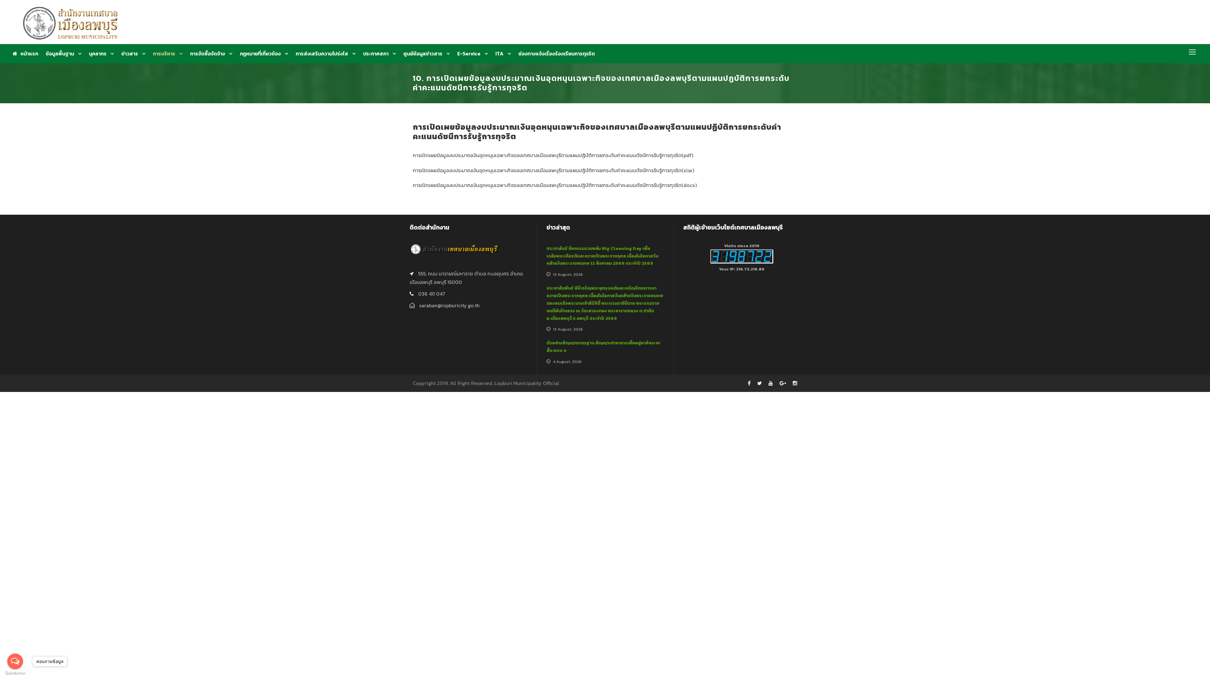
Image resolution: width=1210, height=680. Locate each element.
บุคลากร (98, 53)
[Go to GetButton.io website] (15, 674)
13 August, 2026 (568, 274)
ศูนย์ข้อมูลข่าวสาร (422, 53)
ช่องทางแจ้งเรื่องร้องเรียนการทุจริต (556, 53)
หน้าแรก (29, 53)
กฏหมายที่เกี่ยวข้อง (260, 53)
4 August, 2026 (567, 362)
